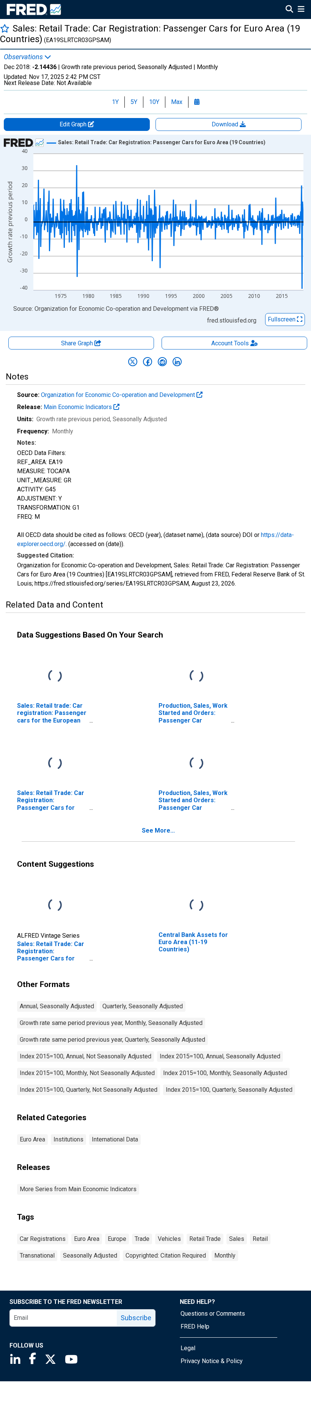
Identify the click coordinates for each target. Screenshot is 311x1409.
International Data (115, 1139)
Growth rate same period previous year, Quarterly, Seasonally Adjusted (112, 1039)
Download (226, 124)
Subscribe (136, 1318)
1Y (115, 101)
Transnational (37, 1255)
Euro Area (32, 1139)
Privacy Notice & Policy (212, 1361)
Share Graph (77, 343)
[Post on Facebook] (147, 361)
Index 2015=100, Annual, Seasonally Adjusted (220, 1056)
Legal (188, 1348)
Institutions (68, 1139)
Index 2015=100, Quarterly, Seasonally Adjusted (229, 1089)
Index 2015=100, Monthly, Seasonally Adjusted (225, 1073)
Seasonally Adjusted (90, 1255)
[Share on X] (132, 361)
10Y (154, 101)
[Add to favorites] (4, 28)
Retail (260, 1238)
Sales (236, 1238)
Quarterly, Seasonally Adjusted (142, 1006)
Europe (117, 1238)
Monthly (225, 1255)
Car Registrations (43, 1238)
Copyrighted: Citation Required (166, 1255)
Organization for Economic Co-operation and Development (118, 394)
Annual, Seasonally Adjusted (57, 1006)
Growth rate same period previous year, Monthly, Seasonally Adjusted (111, 1022)
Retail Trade (205, 1238)
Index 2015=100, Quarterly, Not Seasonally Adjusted (88, 1089)
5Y (133, 101)
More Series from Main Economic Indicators (78, 1189)
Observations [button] (24, 57)
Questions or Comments (213, 1313)
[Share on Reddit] (162, 361)
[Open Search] (289, 10)
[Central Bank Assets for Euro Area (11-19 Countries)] (196, 905)
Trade (142, 1238)
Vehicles (169, 1238)
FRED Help (195, 1326)
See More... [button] (158, 830)
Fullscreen (282, 319)
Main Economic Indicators (78, 407)
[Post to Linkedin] (177, 361)
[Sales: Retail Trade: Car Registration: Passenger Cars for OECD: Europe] (55, 763)
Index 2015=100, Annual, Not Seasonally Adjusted (85, 1056)
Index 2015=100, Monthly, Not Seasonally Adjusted (87, 1073)
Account (230, 343)
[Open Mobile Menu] (301, 10)
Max (176, 101)
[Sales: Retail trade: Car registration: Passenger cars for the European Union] (55, 676)
